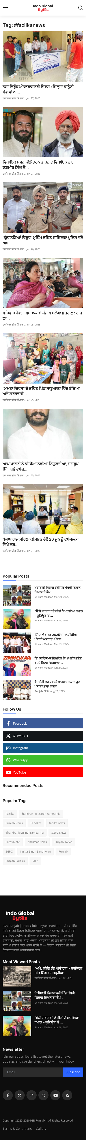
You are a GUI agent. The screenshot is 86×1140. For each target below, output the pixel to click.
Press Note (13, 842)
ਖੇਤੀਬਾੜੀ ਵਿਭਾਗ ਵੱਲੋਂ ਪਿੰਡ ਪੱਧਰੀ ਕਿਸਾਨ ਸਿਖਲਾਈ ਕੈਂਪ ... (58, 590)
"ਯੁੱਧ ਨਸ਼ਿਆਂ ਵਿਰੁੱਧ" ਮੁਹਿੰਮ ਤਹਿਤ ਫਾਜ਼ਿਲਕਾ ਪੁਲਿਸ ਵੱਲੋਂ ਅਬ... (43, 240)
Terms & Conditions (17, 1128)
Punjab (63, 851)
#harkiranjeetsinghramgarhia (25, 833)
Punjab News (14, 823)
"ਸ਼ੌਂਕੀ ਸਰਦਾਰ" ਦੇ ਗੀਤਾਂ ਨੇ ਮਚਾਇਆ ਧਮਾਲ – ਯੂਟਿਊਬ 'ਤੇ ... (59, 613)
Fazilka (10, 814)
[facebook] (8, 1095)
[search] (80, 8)
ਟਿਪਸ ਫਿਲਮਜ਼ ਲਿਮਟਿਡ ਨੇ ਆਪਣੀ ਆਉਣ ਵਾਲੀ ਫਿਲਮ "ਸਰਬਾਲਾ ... (58, 660)
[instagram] (31, 1095)
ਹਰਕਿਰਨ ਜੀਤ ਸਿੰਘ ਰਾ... (14, 98)
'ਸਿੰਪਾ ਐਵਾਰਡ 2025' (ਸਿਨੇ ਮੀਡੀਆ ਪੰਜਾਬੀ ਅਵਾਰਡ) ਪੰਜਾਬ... (56, 637)
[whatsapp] (43, 1095)
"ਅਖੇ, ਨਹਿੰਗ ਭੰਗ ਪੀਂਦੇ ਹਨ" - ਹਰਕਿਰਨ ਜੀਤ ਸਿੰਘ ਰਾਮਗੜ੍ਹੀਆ (58, 970)
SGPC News (58, 833)
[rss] (67, 1095)
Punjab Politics (15, 861)
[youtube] (55, 1095)
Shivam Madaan (44, 596)
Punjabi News (63, 842)
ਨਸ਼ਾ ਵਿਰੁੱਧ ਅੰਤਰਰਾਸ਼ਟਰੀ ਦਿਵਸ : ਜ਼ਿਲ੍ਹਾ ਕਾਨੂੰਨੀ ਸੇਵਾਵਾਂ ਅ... (38, 89)
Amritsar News (37, 842)
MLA (35, 861)
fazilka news (57, 823)
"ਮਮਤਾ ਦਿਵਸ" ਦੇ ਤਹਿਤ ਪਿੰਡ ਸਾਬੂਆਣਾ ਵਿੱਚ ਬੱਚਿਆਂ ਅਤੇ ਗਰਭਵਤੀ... (41, 391)
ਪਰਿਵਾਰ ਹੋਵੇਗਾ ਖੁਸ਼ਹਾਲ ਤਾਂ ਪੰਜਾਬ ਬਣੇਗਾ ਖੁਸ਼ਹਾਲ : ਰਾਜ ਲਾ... (42, 316)
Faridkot (35, 823)
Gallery (41, 1128)
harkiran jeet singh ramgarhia (41, 814)
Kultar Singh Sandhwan (35, 851)
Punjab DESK (42, 691)
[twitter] (20, 1095)
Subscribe (73, 1072)
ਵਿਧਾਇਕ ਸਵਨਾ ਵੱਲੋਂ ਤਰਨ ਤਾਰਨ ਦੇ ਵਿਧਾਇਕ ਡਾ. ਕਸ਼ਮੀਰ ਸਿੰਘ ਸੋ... (38, 165)
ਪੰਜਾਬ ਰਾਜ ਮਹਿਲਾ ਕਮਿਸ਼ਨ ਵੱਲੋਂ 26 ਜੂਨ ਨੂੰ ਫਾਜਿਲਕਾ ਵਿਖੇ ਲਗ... (41, 542)
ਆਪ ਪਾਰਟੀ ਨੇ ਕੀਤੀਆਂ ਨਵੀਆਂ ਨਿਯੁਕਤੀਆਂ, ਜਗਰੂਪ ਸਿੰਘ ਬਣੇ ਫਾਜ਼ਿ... (41, 466)
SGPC (9, 851)
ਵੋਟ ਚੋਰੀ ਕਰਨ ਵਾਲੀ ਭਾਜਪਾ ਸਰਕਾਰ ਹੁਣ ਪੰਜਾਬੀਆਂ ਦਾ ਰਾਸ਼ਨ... (57, 684)
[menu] (5, 8)
